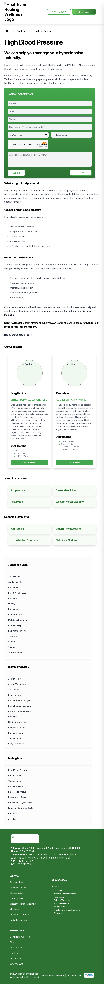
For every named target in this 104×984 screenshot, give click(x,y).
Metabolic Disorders (17, 620)
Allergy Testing (15, 679)
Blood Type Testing (17, 770)
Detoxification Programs (19, 706)
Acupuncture (16, 882)
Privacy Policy (75, 975)
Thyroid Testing (15, 738)
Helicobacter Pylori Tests (20, 802)
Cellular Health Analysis (19, 700)
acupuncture (47, 311)
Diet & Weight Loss (17, 593)
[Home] (17, 12)
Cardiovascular (15, 582)
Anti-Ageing (14, 689)
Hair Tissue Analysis (18, 792)
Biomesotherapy (16, 695)
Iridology (12, 717)
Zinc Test (12, 819)
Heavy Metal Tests (17, 797)
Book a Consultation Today (18, 335)
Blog (12, 942)
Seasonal (12, 636)
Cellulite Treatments (20, 914)
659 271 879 (24, 864)
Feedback (15, 953)
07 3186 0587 (59, 12)
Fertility (11, 604)
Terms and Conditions (53, 975)
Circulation (13, 587)
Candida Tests (15, 775)
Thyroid (12, 647)
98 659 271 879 (26, 861)
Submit (16, 172)
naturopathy (61, 311)
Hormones (13, 609)
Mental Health (15, 614)
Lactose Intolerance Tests (20, 808)
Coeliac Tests (14, 781)
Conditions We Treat (20, 936)
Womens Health (15, 652)
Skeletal (12, 641)
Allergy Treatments (17, 684)
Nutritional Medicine (18, 722)
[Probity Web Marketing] (89, 975)
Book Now (84, 12)
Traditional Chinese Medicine (67, 910)
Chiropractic (59, 913)
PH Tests (12, 813)
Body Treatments (18, 920)
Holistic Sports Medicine (19, 711)
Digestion (12, 598)
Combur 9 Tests (15, 786)
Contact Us (15, 958)
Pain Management (17, 631)
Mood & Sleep (15, 625)
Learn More (29, 463)
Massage (14, 909)
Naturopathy (16, 898)
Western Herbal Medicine (23, 903)
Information (16, 947)
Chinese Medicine (19, 887)
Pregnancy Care (15, 733)
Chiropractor (16, 893)
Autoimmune (14, 576)
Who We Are (16, 963)
